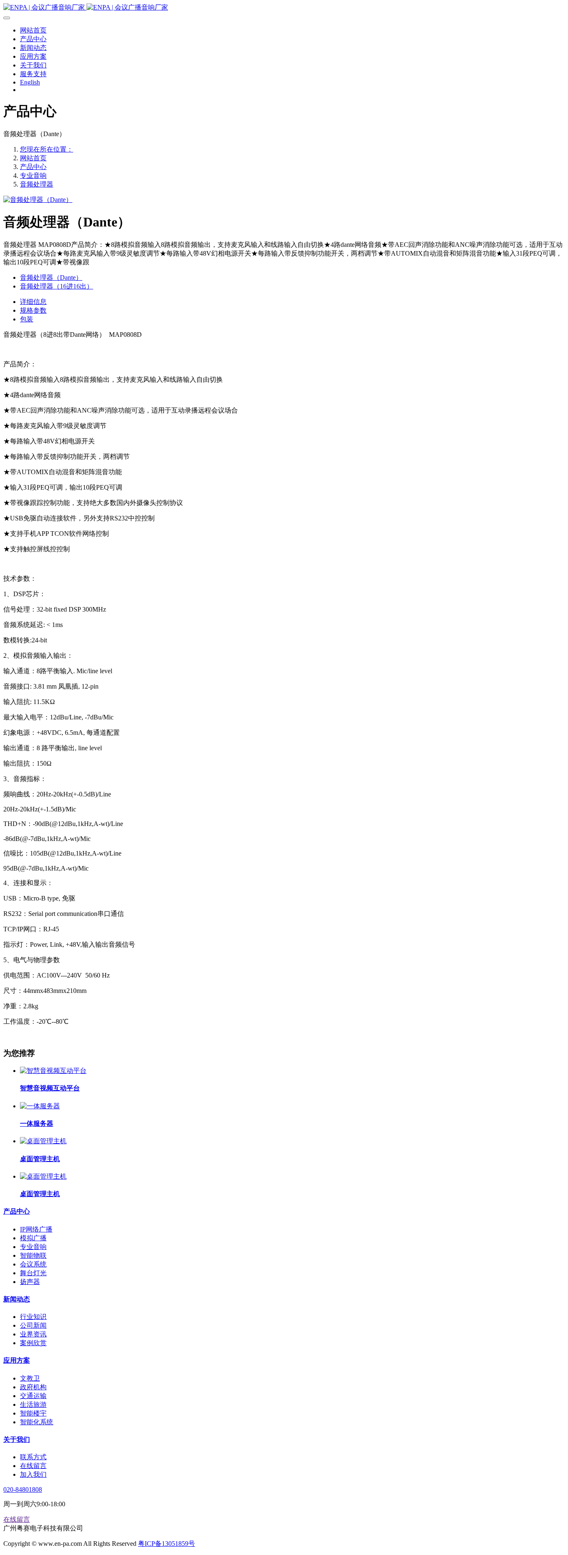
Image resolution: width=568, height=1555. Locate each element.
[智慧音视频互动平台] (53, 1070)
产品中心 (33, 166)
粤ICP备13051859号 (166, 1543)
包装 (26, 319)
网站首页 (33, 158)
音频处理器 (36, 184)
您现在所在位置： (46, 149)
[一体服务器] (40, 1106)
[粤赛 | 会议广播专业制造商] (284, 7)
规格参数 (33, 310)
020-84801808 (22, 1489)
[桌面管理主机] (43, 1140)
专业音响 (33, 175)
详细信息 (33, 301)
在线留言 (16, 1519)
